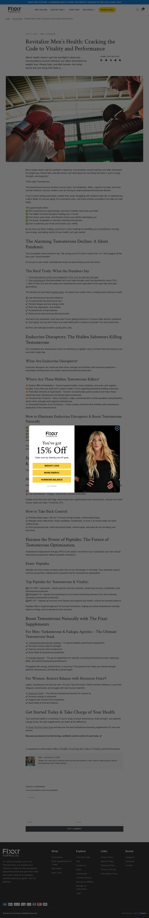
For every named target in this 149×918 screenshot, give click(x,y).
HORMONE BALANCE (52, 479)
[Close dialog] (117, 428)
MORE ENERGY (51, 472)
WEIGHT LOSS (51, 465)
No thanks (51, 486)
